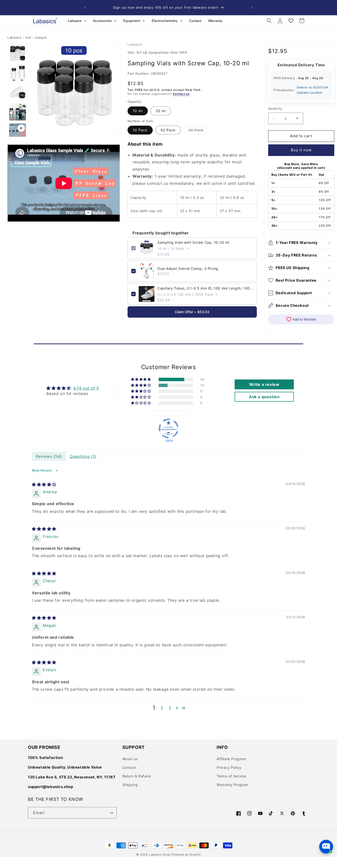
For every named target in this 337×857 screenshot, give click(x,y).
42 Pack (168, 130)
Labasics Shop (159, 854)
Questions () (83, 456)
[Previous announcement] (85, 7)
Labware (14, 37)
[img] (44, 484)
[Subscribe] (111, 813)
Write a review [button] (264, 384)
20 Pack (198, 131)
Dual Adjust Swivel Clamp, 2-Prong (187, 268)
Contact (129, 767)
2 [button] (162, 707)
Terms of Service (231, 776)
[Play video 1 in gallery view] (17, 131)
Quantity (275, 108)
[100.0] (168, 428)
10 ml (138, 110)
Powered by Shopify (186, 854)
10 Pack (140, 130)
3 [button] (169, 707)
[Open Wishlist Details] (290, 20)
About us (130, 758)
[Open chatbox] (326, 847)
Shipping (130, 785)
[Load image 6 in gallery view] (17, 112)
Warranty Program (232, 785)
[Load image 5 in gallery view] (17, 92)
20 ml (161, 110)
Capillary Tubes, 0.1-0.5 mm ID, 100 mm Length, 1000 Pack (205, 288)
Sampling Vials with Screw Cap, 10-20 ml (193, 242)
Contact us (181, 93)
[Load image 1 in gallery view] (17, 53)
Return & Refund (136, 776)
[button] (269, 20)
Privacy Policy (229, 767)
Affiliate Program (231, 758)
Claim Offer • (192, 312)
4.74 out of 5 (86, 387)
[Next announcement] (251, 7)
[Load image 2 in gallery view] (17, 72)
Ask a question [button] (264, 396)
